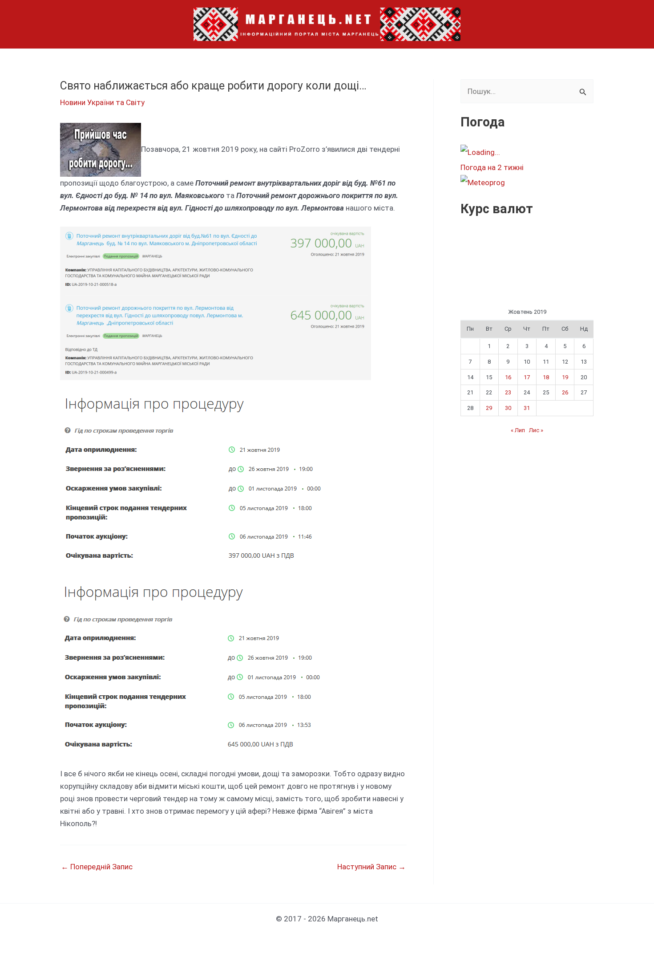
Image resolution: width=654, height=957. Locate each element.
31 (527, 408)
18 (546, 377)
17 (527, 377)
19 (565, 377)
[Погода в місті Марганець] (526, 152)
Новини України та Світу (102, 102)
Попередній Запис (97, 867)
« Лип (518, 430)
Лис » (536, 430)
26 (565, 392)
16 (508, 377)
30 (508, 408)
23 (508, 392)
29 (489, 408)
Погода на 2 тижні (492, 167)
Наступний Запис (371, 867)
